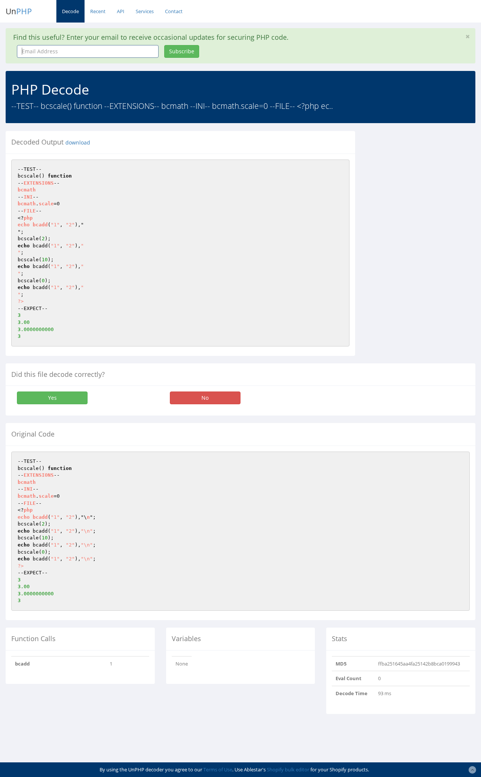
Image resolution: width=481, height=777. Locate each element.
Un (19, 11)
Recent (98, 11)
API (120, 11)
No (205, 397)
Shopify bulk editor (288, 769)
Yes (52, 397)
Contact (174, 11)
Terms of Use (217, 769)
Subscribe (181, 51)
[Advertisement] (423, 178)
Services (145, 11)
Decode (70, 11)
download (77, 142)
